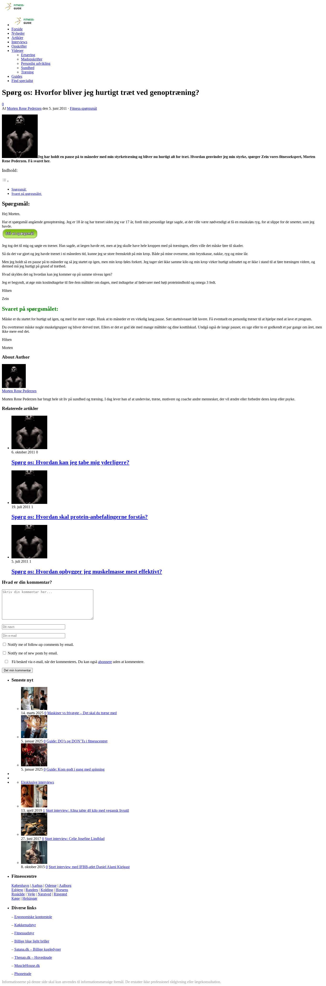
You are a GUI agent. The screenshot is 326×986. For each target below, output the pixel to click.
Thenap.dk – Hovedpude (33, 957)
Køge (15, 898)
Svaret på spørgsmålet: (26, 194)
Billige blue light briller (31, 941)
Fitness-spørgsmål (83, 108)
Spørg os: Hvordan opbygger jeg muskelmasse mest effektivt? (86, 571)
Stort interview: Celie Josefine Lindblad (75, 839)
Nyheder (18, 33)
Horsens (62, 890)
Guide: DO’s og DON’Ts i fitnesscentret (77, 741)
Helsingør (29, 898)
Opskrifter (19, 46)
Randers (32, 890)
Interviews (19, 42)
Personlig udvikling (35, 63)
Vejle (31, 894)
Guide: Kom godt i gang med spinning (76, 769)
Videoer (17, 51)
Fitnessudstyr (24, 933)
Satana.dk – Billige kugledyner (37, 949)
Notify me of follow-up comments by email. (41, 645)
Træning (27, 72)
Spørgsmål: (19, 189)
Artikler (17, 38)
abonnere (105, 662)
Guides (16, 76)
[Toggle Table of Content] (5, 181)
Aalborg (65, 885)
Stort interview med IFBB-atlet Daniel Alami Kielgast (89, 867)
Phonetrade (22, 974)
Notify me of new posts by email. (33, 653)
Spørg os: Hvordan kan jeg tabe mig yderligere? (70, 462)
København (20, 885)
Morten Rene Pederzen (24, 108)
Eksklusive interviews (37, 782)
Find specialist (22, 81)
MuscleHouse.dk (27, 966)
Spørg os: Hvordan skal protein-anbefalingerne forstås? (79, 517)
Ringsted (60, 894)
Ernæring (28, 55)
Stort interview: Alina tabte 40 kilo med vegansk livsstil (87, 810)
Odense (51, 885)
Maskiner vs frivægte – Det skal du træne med (82, 713)
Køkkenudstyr (25, 925)
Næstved (44, 894)
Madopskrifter (31, 59)
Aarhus (37, 885)
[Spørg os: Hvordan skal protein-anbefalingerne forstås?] (29, 503)
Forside (17, 29)
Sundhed (27, 68)
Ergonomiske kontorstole (33, 917)
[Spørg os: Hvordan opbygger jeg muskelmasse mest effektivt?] (29, 557)
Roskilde (18, 894)
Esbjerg (17, 890)
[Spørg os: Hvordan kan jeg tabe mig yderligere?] (29, 448)
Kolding (47, 890)
